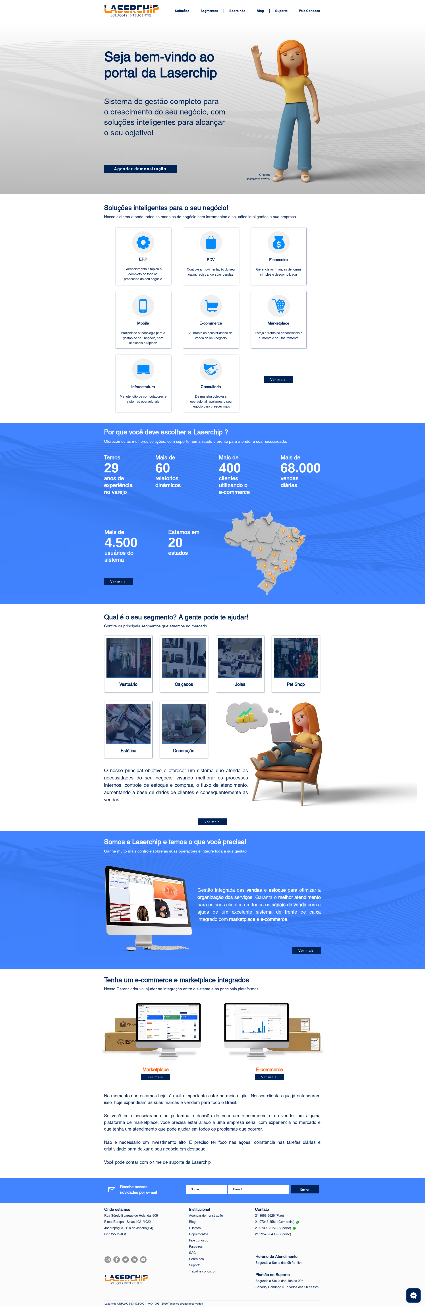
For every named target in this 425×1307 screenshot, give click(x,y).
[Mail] (112, 1189)
